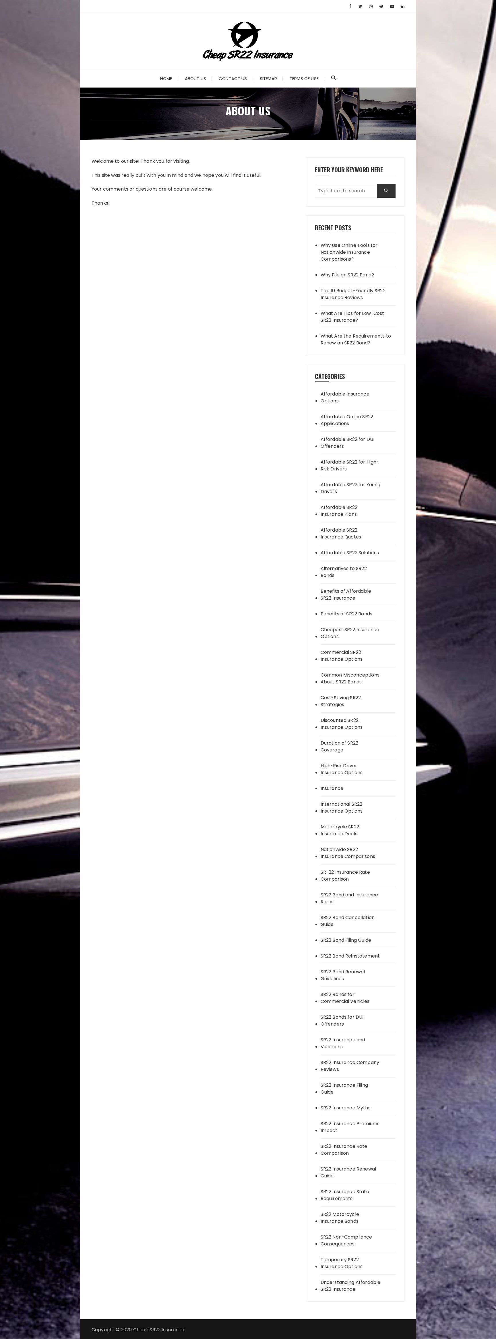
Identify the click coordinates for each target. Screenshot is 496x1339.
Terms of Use (304, 78)
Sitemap (268, 78)
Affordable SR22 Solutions (350, 552)
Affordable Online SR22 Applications (347, 420)
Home (166, 78)
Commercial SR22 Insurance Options (342, 655)
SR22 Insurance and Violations (343, 1043)
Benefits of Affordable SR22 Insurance (346, 594)
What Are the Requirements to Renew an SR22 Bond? (356, 339)
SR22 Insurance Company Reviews (350, 1066)
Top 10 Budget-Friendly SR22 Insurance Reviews (353, 294)
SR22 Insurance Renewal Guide (348, 1172)
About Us (195, 78)
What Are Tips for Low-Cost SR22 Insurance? (352, 316)
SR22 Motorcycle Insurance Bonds (340, 1217)
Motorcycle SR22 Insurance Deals (340, 830)
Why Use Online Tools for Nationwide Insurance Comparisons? (349, 252)
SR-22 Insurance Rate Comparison (345, 875)
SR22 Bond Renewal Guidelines (343, 975)
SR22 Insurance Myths (346, 1107)
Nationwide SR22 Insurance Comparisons (348, 853)
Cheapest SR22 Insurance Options (350, 633)
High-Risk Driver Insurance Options (342, 769)
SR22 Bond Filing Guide (346, 940)
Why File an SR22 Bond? (347, 275)
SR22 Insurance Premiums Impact (350, 1127)
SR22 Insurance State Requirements (345, 1195)
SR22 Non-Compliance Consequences (346, 1240)
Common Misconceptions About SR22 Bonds (350, 678)
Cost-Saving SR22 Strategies (341, 701)
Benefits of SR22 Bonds (346, 614)
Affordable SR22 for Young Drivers (351, 488)
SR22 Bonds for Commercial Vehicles (345, 998)
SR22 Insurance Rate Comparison (344, 1149)
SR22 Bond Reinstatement (350, 956)
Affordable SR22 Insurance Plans (339, 511)
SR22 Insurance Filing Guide (344, 1088)
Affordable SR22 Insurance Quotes (341, 533)
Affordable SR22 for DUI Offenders (347, 442)
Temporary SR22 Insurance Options (342, 1263)
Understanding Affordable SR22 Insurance (351, 1286)
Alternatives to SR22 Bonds (344, 572)
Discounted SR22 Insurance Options (342, 723)
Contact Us (233, 78)
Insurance (332, 788)
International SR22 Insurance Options (342, 807)
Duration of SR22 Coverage (339, 746)
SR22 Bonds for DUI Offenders (342, 1020)
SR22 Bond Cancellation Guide (348, 921)
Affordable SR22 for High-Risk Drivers (350, 465)
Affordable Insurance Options (345, 397)
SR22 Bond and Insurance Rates (349, 898)
